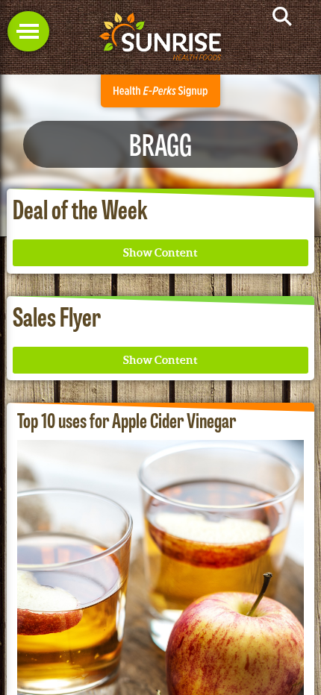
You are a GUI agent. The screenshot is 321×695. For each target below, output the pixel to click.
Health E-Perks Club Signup (160, 91)
